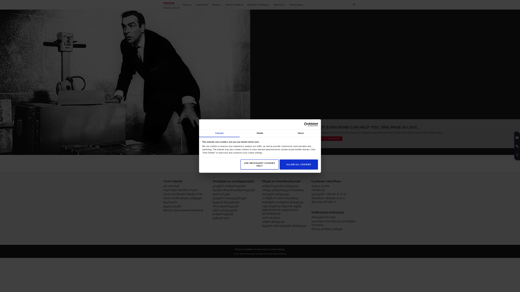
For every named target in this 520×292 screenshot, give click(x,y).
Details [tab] (260, 133)
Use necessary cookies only (259, 164)
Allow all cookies (298, 164)
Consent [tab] (219, 133)
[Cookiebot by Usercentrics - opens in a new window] (306, 124)
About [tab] (301, 133)
